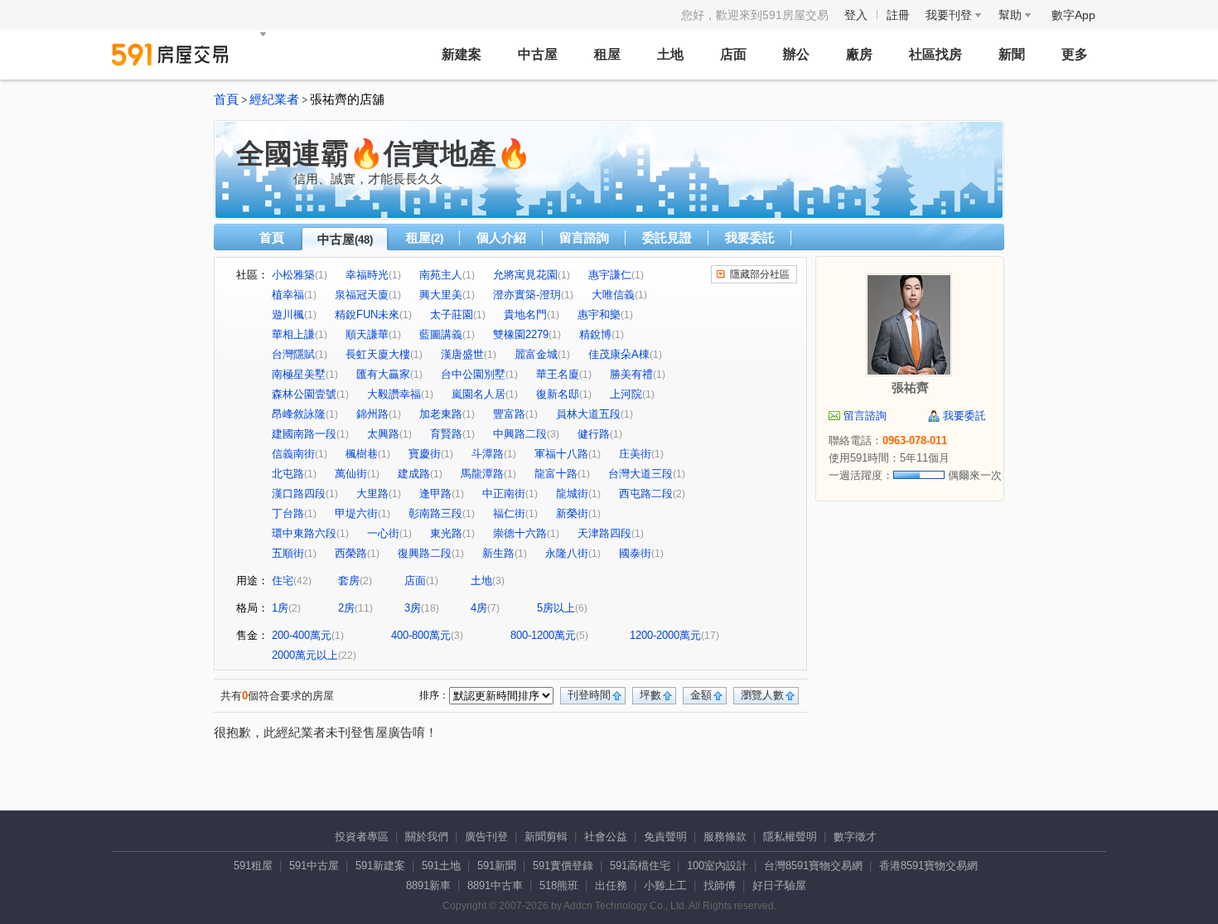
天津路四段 (604, 533)
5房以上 (556, 608)
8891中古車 (495, 885)
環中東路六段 (304, 533)
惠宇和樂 (599, 314)
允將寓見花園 (525, 274)
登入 (856, 15)
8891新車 (428, 885)
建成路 (414, 473)
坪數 (650, 695)
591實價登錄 (563, 865)
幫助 (1011, 15)
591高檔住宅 (640, 865)
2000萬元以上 (305, 655)
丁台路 (288, 513)
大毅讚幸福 (394, 394)
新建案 (461, 54)
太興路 (383, 434)
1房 (280, 608)
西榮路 (351, 553)
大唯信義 (613, 294)
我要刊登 (950, 15)
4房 (479, 608)
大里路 (372, 493)
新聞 (1011, 54)
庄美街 (635, 453)
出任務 (611, 885)
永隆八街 (566, 553)
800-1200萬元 (543, 635)
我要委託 (750, 237)
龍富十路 (556, 473)
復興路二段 (425, 553)
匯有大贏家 (383, 374)
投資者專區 (362, 836)
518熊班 (558, 885)
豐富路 (509, 414)
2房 (346, 608)
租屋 (607, 54)
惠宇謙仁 (609, 274)
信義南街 (293, 453)
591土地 (441, 865)
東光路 (446, 533)
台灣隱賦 (293, 354)
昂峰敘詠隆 (299, 414)
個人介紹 (501, 237)
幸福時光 (367, 274)
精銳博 (595, 334)
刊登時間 (589, 695)
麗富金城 (536, 354)
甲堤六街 (356, 513)
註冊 (898, 15)
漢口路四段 (299, 493)
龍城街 (572, 493)
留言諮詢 (584, 237)
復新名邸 (557, 394)
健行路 (594, 434)
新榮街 (572, 513)
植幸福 (288, 294)
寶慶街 (424, 453)
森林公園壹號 (304, 394)
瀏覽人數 (762, 695)
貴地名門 (525, 314)
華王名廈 (557, 374)
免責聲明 (665, 836)
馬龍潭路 (482, 473)
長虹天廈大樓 (378, 354)
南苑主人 (440, 274)
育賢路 (446, 434)
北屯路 (288, 473)
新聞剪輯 (546, 836)
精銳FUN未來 (367, 314)
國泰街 (635, 553)
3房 (412, 608)
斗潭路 (487, 453)
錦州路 (372, 414)
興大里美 (440, 294)
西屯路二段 (646, 493)
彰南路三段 (435, 513)
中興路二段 (520, 434)
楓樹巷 (362, 453)
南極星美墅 (299, 374)
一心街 (383, 533)
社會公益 (605, 836)
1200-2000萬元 (665, 635)
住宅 (282, 580)
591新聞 (496, 865)
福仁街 (509, 513)
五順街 (288, 553)
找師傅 (719, 885)
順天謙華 (367, 334)
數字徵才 (855, 836)
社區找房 (935, 54)
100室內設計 (717, 865)
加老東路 (440, 414)
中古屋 (538, 54)
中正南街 (503, 493)
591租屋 (253, 865)
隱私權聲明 (790, 836)
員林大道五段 (588, 414)
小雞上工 (665, 885)
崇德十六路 (520, 533)
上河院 (626, 394)
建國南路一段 (304, 434)
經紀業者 (274, 99)
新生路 (498, 553)
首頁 (226, 99)
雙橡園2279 (521, 334)
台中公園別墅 (473, 374)
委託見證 (667, 237)
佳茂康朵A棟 (619, 354)
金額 (701, 695)
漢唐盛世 (462, 354)
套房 (349, 580)
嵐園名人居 (478, 394)
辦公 (796, 54)
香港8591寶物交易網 (928, 865)
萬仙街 (351, 473)
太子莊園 (451, 314)
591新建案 (380, 865)
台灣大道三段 (640, 473)
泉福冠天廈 (362, 294)
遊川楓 (288, 314)
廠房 (859, 54)
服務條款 (725, 836)
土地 (670, 54)
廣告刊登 (486, 836)
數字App (1073, 15)
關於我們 (426, 836)
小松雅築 (293, 274)
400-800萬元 (421, 635)
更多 (1074, 54)
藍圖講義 (440, 334)
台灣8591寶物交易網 (813, 865)
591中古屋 (314, 865)
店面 (733, 54)
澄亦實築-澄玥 (527, 294)
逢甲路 (435, 493)
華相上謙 (293, 334)
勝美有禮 (631, 374)
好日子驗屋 (779, 885)
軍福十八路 (561, 453)
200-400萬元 (301, 635)
